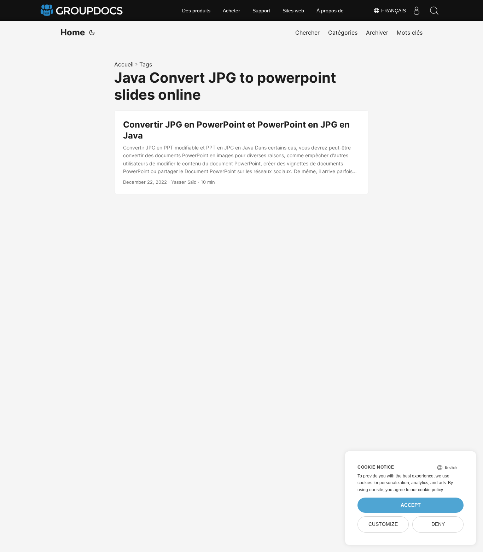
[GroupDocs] (82, 10)
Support (261, 10)
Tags (145, 64)
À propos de (330, 10)
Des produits (196, 10)
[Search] (434, 10)
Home (72, 32)
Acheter (231, 10)
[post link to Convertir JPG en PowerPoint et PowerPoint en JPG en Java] (241, 152)
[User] (416, 10)
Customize (383, 524)
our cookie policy (427, 489)
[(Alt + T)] (92, 32)
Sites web (293, 10)
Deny (438, 524)
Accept (411, 505)
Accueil (124, 64)
